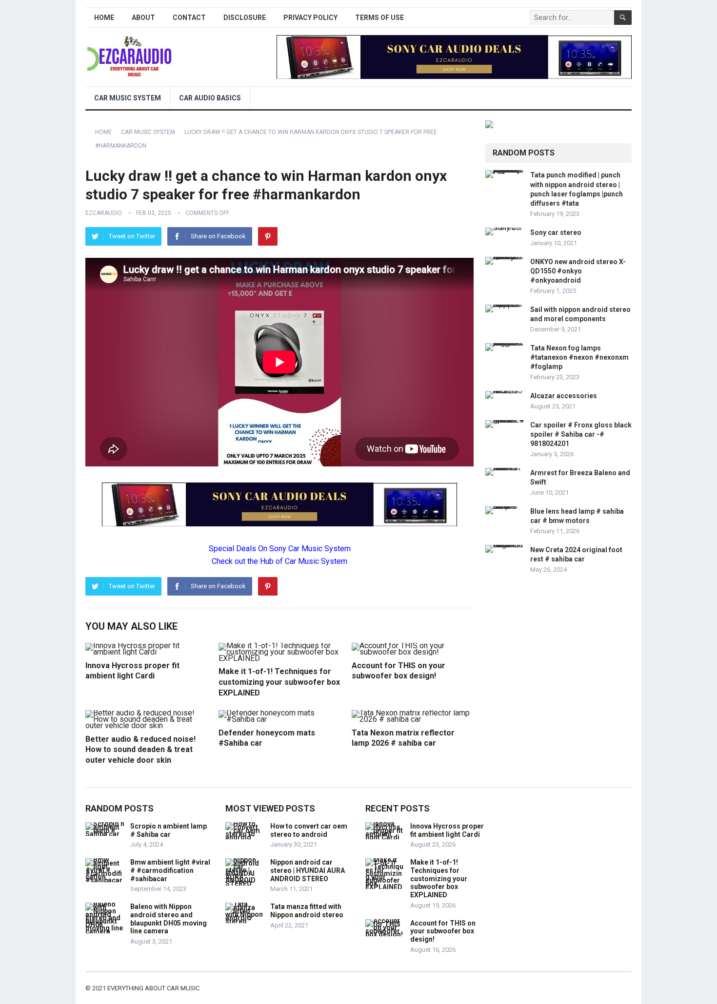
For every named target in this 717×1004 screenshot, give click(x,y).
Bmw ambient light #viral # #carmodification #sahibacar (170, 870)
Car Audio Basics (210, 98)
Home (104, 17)
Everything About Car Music (153, 988)
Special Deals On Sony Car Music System (280, 548)
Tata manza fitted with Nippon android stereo (306, 911)
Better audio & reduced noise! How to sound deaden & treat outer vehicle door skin (140, 749)
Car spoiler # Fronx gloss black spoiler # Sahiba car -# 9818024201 (581, 434)
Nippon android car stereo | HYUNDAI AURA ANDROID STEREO (307, 870)
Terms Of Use (379, 17)
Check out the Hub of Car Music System (279, 561)
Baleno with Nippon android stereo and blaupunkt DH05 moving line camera (168, 919)
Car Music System (127, 98)
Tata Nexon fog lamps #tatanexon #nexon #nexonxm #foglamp (579, 357)
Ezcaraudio (103, 213)
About (143, 17)
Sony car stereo (555, 232)
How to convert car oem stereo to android (308, 830)
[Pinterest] (268, 236)
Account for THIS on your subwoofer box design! (443, 931)
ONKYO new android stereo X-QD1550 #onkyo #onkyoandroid (578, 271)
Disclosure (244, 17)
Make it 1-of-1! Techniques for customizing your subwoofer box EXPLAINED (279, 682)
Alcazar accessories (563, 396)
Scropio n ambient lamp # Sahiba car (168, 830)
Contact (189, 17)
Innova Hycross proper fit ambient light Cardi (447, 830)
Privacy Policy (310, 17)
